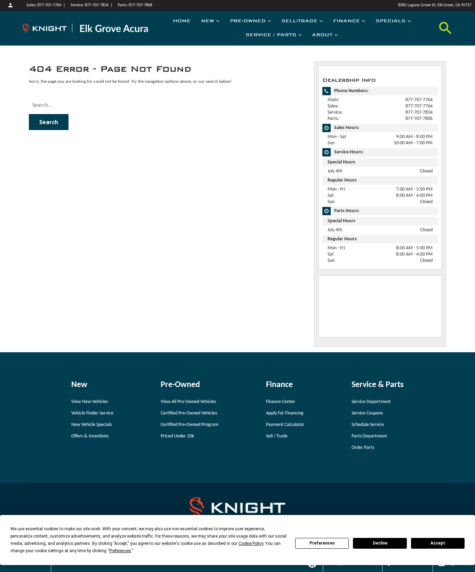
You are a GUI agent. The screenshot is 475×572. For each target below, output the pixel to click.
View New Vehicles (89, 401)
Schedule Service (368, 424)
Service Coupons (367, 413)
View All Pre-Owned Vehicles (188, 401)
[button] (445, 28)
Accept (437, 543)
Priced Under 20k (177, 436)
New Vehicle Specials (91, 424)
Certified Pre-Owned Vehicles (189, 413)
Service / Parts (270, 35)
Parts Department (369, 436)
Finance (346, 21)
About (322, 35)
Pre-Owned (248, 21)
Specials (390, 21)
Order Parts (363, 447)
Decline (380, 543)
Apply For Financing (285, 413)
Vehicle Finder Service (92, 413)
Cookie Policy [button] (251, 543)
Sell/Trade (299, 21)
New (207, 21)
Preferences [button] (120, 550)
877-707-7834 (96, 5)
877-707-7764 (49, 5)
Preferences (322, 543)
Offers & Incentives (89, 436)
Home (182, 21)
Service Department (371, 401)
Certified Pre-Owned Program (189, 424)
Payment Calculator (285, 424)
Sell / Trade (277, 436)
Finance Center (280, 401)
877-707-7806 (140, 5)
